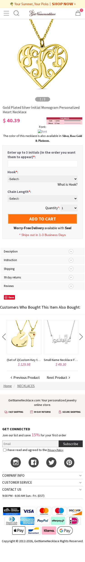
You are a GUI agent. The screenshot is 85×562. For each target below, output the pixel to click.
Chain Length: (19, 192)
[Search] (16, 13)
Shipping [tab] (9, 269)
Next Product (58, 377)
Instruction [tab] (10, 260)
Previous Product (26, 377)
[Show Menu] (7, 13)
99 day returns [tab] (12, 277)
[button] (4, 337)
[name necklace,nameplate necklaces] (42, 13)
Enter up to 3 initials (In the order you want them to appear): (41, 154)
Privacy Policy (55, 450)
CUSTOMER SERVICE (17, 482)
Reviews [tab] (9, 286)
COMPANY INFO (13, 475)
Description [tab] (11, 251)
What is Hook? (68, 184)
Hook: (12, 172)
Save (11, 297)
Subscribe (70, 444)
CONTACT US (11, 489)
